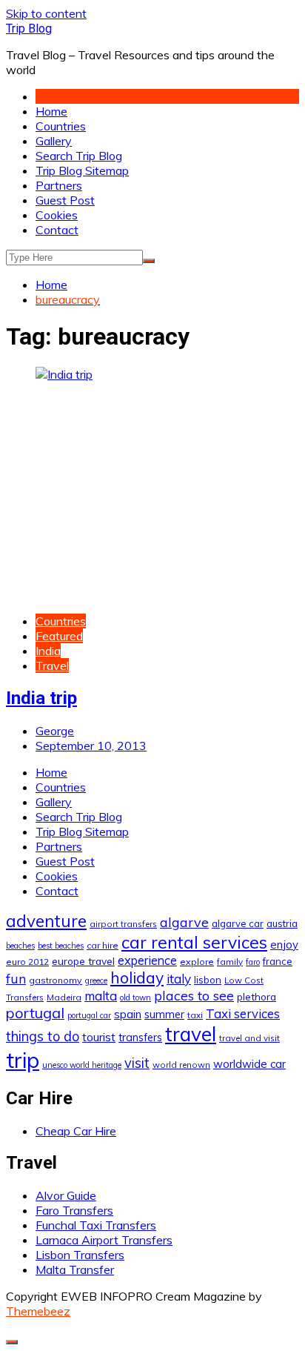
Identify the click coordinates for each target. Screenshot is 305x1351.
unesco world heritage (81, 1065)
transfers (140, 1037)
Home (51, 111)
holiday (137, 977)
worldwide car (249, 1064)
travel (190, 1034)
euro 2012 (27, 961)
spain (127, 1013)
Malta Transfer (75, 1269)
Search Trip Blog (79, 155)
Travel (52, 665)
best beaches (61, 945)
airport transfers (123, 923)
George (55, 730)
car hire (102, 945)
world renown (181, 1064)
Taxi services (243, 1013)
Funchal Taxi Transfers (96, 1225)
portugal (35, 1012)
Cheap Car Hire (76, 1130)
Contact (57, 229)
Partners (59, 185)
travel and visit (249, 1037)
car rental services (194, 942)
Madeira (64, 997)
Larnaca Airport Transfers (104, 1239)
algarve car (238, 923)
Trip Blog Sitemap (82, 170)
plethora (256, 996)
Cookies (57, 215)
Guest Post (65, 200)
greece (96, 980)
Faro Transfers (74, 1210)
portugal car (89, 1015)
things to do (42, 1036)
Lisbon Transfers (80, 1254)
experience (147, 960)
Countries (61, 126)
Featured (59, 635)
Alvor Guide (66, 1195)
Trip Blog (29, 28)
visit (137, 1063)
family (230, 961)
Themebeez (38, 1311)
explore (197, 961)
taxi (195, 1014)
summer (164, 1014)
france (277, 961)
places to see (194, 995)
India (48, 650)
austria (282, 923)
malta (100, 995)
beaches (20, 945)
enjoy (284, 944)
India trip (41, 698)
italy (179, 978)
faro (253, 962)
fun (16, 978)
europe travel (83, 961)
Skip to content (46, 13)
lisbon (207, 980)
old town (135, 997)
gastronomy (55, 980)
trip (22, 1059)
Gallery (54, 140)
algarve (184, 922)
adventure (46, 921)
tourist (98, 1036)
